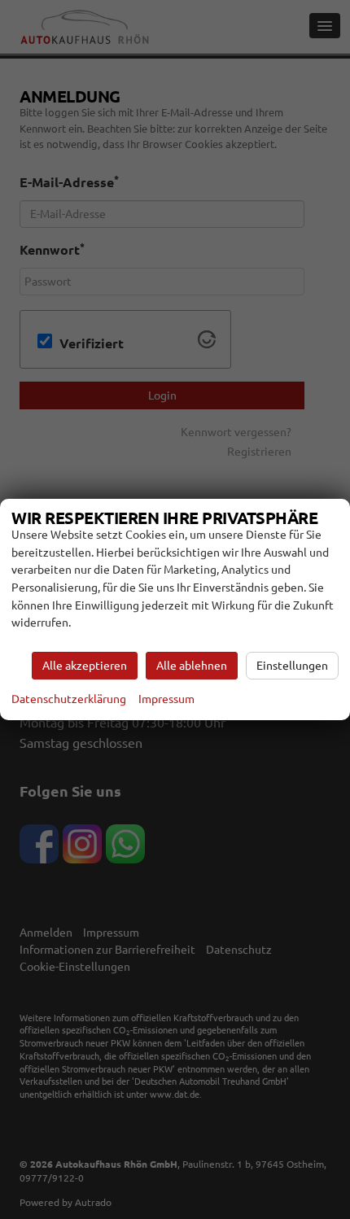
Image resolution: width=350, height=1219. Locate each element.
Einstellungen (292, 665)
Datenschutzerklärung (68, 699)
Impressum (166, 699)
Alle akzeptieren (84, 665)
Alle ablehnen (191, 665)
